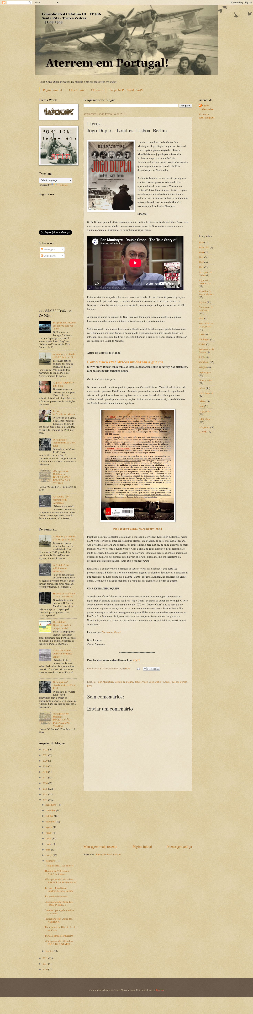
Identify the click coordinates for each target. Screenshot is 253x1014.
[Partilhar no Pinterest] (158, 669)
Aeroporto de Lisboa (205, 273)
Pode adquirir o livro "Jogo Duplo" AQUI (137, 529)
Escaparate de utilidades (206, 308)
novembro (51, 810)
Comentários (49, 255)
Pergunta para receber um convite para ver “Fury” (64, 325)
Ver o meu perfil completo (206, 115)
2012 (45, 958)
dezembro (51, 804)
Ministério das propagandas (206, 325)
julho (48, 832)
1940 (201, 252)
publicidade (204, 419)
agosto (49, 827)
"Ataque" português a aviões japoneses (59, 911)
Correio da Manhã (111, 632)
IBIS (201, 318)
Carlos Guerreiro (207, 107)
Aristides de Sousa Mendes (206, 292)
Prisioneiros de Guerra (206, 351)
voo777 (202, 432)
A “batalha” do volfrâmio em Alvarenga (60, 499)
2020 (45, 760)
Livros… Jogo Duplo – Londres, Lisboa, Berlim (59, 889)
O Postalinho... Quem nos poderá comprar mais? (62, 625)
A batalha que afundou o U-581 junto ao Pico (64, 355)
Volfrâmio (204, 362)
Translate (63, 184)
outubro (50, 815)
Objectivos (76, 90)
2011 (45, 963)
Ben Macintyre (105, 681)
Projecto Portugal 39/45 (126, 90)
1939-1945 (204, 247)
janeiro (50, 951)
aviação (203, 367)
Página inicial (52, 90)
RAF (201, 357)
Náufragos (204, 339)
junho (49, 838)
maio (48, 843)
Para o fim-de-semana (56, 896)
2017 (45, 777)
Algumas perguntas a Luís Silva (64, 384)
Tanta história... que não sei (59, 865)
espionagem (205, 372)
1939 (201, 242)
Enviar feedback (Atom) (108, 854)
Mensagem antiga (179, 846)
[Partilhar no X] (151, 669)
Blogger (160, 989)
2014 (45, 794)
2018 (45, 771)
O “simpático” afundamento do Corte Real (64, 442)
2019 (45, 766)
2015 (45, 788)
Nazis (202, 334)
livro (89, 685)
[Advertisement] (138, 817)
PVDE (202, 344)
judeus (202, 388)
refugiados (204, 427)
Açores (202, 302)
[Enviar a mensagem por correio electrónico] (138, 668)
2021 (45, 755)
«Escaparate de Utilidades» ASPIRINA (59, 920)
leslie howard (205, 393)
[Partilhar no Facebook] (154, 669)
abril (48, 849)
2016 (45, 783)
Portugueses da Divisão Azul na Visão (60, 928)
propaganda (204, 411)
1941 (201, 257)
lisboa (202, 401)
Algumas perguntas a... (206, 281)
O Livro (96, 90)
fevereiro (50, 860)
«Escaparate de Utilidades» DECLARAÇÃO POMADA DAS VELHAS (61, 477)
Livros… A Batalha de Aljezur (64, 412)
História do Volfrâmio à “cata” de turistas (64, 595)
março (49, 855)
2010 (45, 969)
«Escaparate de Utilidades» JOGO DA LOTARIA (59, 942)
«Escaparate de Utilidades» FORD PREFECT (59, 903)
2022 (45, 749)
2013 (45, 800)
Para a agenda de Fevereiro (59, 935)
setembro (51, 821)
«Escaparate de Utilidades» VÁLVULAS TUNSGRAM (60, 880)
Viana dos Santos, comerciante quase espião (62, 653)
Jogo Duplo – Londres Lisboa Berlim (168, 681)
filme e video (141, 681)
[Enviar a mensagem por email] (145, 669)
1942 (201, 262)
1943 (201, 267)
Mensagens (49, 249)
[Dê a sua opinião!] (148, 669)
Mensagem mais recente (100, 846)
